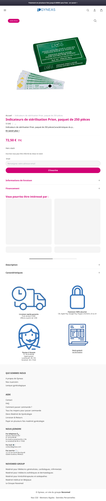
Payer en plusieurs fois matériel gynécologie (25, 421)
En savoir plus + (13, 131)
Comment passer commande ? (19, 407)
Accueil (9, 115)
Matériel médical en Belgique (18, 480)
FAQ (7, 403)
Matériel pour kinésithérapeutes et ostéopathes (26, 476)
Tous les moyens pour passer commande (23, 410)
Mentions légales (47, 497)
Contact (9, 400)
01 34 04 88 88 (11, 437)
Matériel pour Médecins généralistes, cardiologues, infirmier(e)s (34, 469)
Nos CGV (34, 497)
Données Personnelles (65, 497)
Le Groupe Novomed (14, 483)
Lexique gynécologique (16, 385)
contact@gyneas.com (13, 447)
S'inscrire (53, 170)
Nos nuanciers (12, 382)
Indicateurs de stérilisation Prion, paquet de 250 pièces (39, 115)
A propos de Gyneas (14, 378)
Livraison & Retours (14, 417)
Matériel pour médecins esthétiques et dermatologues (29, 472)
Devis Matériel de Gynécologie (19, 414)
